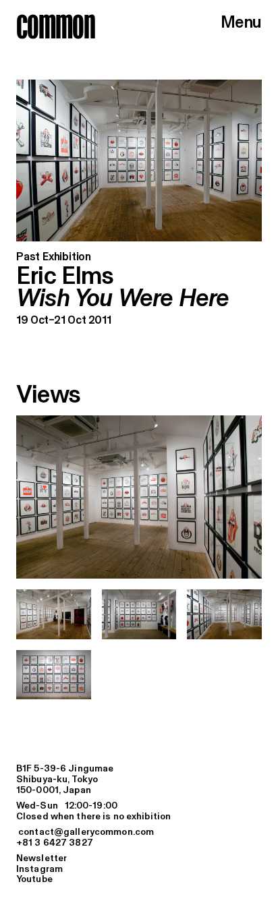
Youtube (34, 879)
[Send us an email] (139, 832)
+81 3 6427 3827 (54, 843)
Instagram (39, 869)
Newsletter (41, 858)
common (55, 25)
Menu (241, 23)
